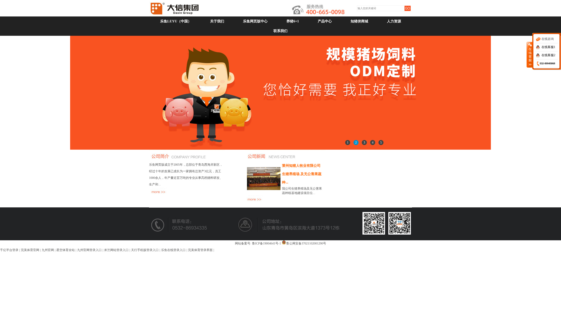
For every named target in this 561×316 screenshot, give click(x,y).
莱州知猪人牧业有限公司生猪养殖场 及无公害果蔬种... (301, 174)
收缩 (530, 55)
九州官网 (48, 250)
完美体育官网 (30, 250)
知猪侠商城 (359, 21)
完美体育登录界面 (200, 250)
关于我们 (217, 21)
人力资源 (394, 21)
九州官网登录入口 (89, 250)
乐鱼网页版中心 (255, 21)
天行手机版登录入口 (145, 250)
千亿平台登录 (9, 250)
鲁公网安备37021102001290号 (306, 243)
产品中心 (325, 21)
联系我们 (280, 31)
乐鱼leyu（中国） (175, 21)
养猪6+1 (292, 21)
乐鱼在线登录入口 (173, 250)
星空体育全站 (65, 250)
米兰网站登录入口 (116, 250)
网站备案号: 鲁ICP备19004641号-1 (258, 243)
